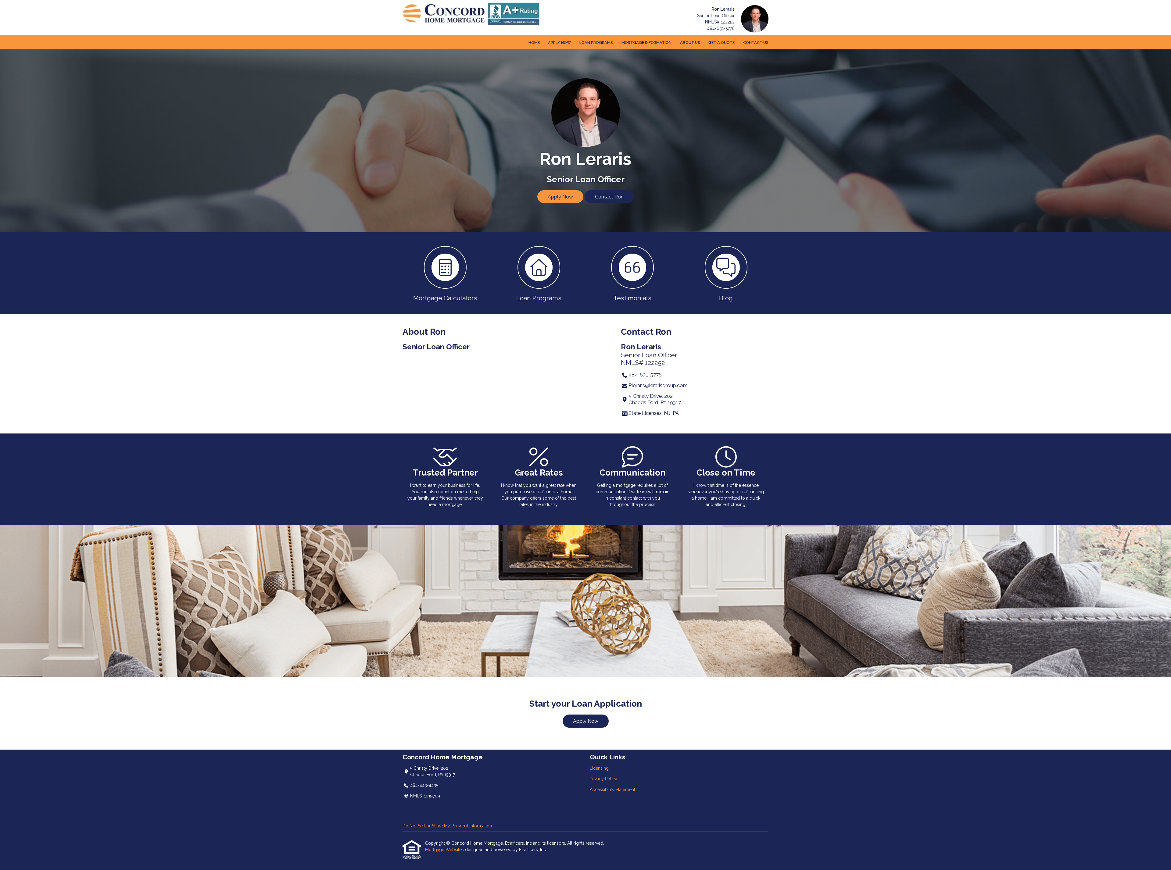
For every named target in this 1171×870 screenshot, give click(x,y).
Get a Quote (721, 42)
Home (534, 42)
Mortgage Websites (445, 849)
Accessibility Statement (612, 789)
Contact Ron (609, 197)
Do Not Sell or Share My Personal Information (447, 825)
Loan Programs (596, 42)
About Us (690, 42)
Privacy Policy (603, 778)
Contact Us (755, 42)
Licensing (599, 768)
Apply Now (559, 42)
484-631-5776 (721, 28)
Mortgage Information (646, 42)
